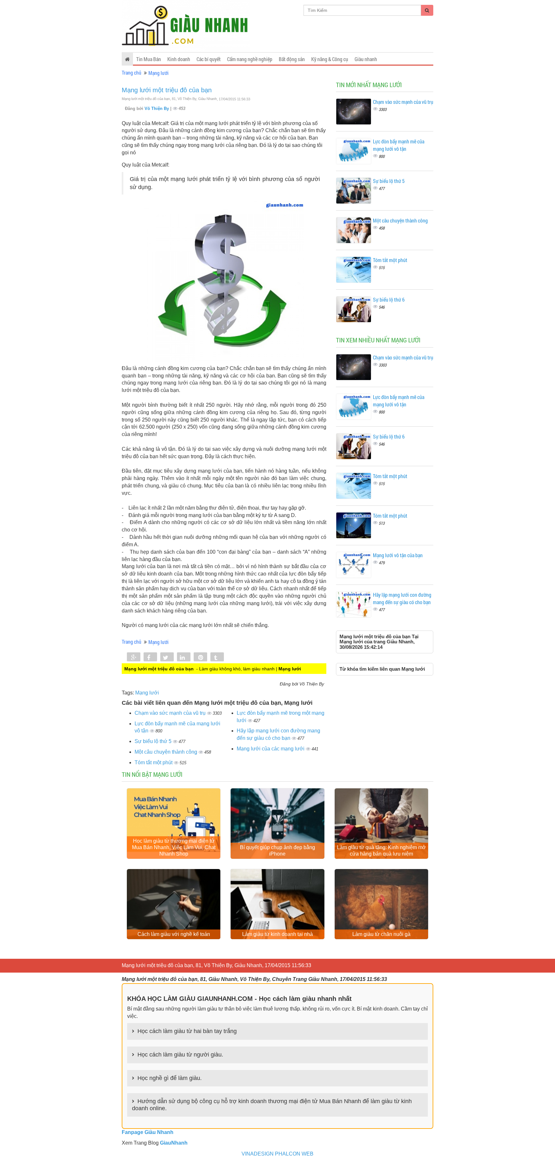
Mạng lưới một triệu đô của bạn (167, 90)
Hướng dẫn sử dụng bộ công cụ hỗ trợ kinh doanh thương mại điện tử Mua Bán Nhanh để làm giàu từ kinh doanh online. (272, 1104)
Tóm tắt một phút (154, 762)
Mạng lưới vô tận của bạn (398, 555)
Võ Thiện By (157, 108)
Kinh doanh (178, 59)
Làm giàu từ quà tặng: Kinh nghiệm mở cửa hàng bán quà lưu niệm (381, 851)
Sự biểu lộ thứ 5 (154, 741)
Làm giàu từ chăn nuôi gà (381, 934)
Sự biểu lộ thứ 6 (389, 299)
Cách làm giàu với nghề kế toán (173, 934)
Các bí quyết (209, 59)
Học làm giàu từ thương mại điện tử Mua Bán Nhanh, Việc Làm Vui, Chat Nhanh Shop (174, 847)
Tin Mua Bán (148, 59)
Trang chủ (131, 72)
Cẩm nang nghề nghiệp (249, 59)
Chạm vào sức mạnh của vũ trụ (171, 713)
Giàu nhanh (366, 59)
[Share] (133, 657)
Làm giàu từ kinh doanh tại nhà (277, 934)
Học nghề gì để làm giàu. (169, 1078)
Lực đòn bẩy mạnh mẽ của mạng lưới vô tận (398, 145)
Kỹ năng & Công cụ (329, 59)
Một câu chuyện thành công (166, 752)
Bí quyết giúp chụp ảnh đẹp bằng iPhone (277, 851)
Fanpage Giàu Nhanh (147, 1132)
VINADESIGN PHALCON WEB (277, 1153)
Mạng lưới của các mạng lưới (271, 748)
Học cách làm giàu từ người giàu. (180, 1054)
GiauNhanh (174, 1143)
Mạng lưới (158, 72)
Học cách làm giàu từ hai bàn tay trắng (187, 1031)
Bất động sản (292, 59)
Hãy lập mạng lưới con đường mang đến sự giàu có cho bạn (402, 598)
